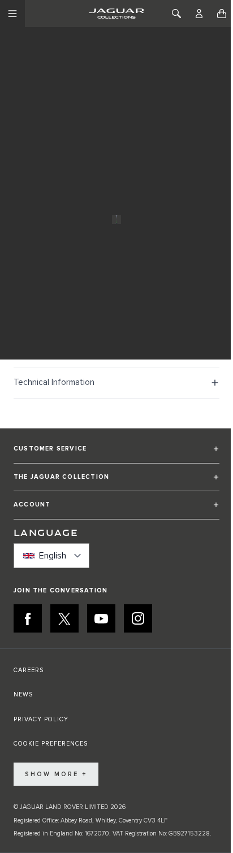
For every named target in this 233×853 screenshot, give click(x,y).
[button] (116, 453)
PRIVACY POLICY (41, 719)
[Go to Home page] (116, 13)
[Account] (199, 13)
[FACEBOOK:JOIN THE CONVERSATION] (28, 618)
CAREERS (29, 670)
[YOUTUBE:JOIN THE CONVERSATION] (101, 618)
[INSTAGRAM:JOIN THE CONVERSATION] (138, 618)
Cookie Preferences (51, 744)
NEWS (23, 694)
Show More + (56, 774)
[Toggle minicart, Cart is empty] (221, 13)
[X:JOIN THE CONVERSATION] (64, 618)
